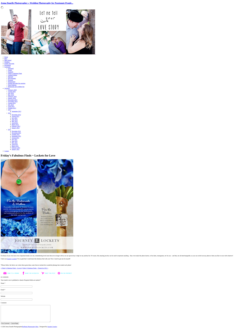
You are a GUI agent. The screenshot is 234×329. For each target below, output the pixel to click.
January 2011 (15, 149)
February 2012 (16, 126)
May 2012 (15, 121)
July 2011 (14, 139)
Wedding (7, 62)
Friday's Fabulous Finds (15, 73)
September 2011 (16, 136)
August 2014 (12, 103)
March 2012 (15, 124)
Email (2, 289)
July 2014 (11, 105)
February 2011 (16, 148)
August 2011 (15, 138)
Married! (10, 77)
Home (6, 57)
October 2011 (16, 134)
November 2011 (16, 133)
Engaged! (11, 68)
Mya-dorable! (12, 78)
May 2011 (15, 143)
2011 (9, 129)
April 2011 (15, 144)
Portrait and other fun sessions (16, 83)
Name (2, 283)
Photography (11, 82)
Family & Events (9, 63)
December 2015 (12, 100)
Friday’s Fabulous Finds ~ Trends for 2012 (35, 268)
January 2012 (15, 128)
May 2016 (11, 95)
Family (10, 70)
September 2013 (16, 111)
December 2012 (16, 115)
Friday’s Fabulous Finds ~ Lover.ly (11, 268)
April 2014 (11, 106)
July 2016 (11, 93)
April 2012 (15, 123)
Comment (3, 303)
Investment (7, 65)
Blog (5, 58)
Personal (10, 80)
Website (3, 296)
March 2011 (15, 146)
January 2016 (12, 98)
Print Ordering (12, 85)
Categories (7, 67)
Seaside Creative (52, 326)
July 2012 (14, 118)
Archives (7, 88)
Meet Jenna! (7, 60)
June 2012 (15, 119)
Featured (10, 72)
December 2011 (16, 131)
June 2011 (15, 141)
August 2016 (12, 91)
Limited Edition (12, 75)
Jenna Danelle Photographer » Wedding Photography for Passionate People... (37, 3)
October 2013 (12, 108)
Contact (6, 151)
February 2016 (12, 96)
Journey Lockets (12, 259)
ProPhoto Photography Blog (30, 326)
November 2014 (12, 101)
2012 (9, 113)
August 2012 (15, 116)
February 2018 (12, 90)
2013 (9, 110)
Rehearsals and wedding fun (16, 86)
